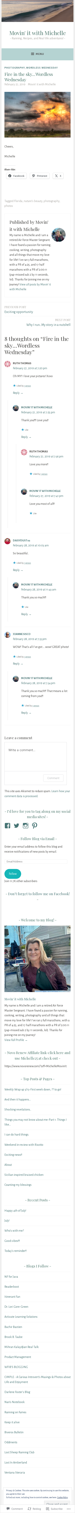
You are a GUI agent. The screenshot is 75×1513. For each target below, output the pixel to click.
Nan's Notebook (14, 1402)
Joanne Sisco (21, 634)
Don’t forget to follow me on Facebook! (39, 894)
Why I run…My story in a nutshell (48, 322)
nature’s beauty (33, 201)
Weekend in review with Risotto (23, 1144)
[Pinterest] (35, 826)
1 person (27, 386)
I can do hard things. (16, 1134)
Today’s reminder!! (15, 1250)
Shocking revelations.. (17, 1109)
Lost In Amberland (15, 1462)
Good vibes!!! (12, 1240)
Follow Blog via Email (37, 838)
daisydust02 (21, 540)
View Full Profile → (16, 1040)
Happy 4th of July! (15, 1210)
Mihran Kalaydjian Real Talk (21, 1347)
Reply (16, 392)
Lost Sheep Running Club (19, 1452)
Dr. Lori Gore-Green (16, 1306)
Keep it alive (12, 1422)
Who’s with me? (14, 1230)
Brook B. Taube (13, 1337)
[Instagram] (26, 826)
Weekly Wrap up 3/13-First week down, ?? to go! (32, 1089)
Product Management (17, 1357)
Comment (53, 778)
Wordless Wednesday (42, 67)
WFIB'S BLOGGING (16, 1367)
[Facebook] (8, 826)
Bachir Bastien (13, 1326)
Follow (13, 873)
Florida (18, 201)
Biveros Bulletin (13, 1432)
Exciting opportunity (18, 309)
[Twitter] (17, 826)
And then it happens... (17, 1099)
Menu (40, 54)
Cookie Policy (62, 1497)
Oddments (10, 1442)
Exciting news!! (13, 1154)
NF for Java (11, 1276)
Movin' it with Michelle (37, 32)
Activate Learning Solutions (21, 1316)
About (8, 1164)
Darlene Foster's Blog (17, 1392)
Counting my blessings (18, 1184)
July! (6, 1220)
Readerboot (11, 1286)
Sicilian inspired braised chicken (23, 1174)
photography (14, 67)
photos (8, 205)
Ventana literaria (14, 1472)
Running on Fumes (15, 1412)
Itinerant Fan (12, 1296)
